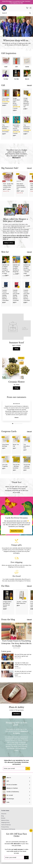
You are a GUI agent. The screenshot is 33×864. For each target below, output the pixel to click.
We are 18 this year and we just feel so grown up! (23, 655)
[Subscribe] (26, 857)
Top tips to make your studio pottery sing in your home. (23, 664)
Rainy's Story (8, 243)
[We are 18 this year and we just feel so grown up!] (7, 657)
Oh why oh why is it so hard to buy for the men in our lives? (23, 673)
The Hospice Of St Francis (8, 829)
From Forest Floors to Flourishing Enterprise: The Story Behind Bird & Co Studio (16, 643)
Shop (16, 349)
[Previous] (27, 49)
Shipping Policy (5, 822)
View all (29, 85)
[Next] (30, 49)
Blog (2, 816)
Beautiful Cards (16, 531)
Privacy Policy (5, 827)
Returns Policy (5, 820)
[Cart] (27, 8)
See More (16, 714)
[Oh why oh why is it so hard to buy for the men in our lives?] (7, 674)
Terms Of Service (6, 824)
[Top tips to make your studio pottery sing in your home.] (7, 665)
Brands (3, 818)
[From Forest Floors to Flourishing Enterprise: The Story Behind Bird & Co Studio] (16, 631)
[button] (5, 101)
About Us (3, 813)
